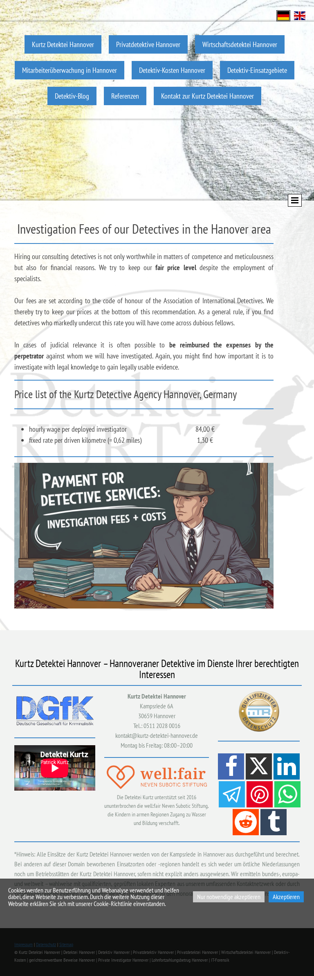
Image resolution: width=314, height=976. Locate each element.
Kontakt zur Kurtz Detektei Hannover (207, 96)
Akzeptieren (286, 897)
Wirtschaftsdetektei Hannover (239, 44)
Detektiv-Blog (72, 96)
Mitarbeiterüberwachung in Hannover (69, 70)
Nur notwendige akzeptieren (228, 897)
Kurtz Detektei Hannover (63, 44)
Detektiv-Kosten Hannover (172, 70)
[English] (300, 15)
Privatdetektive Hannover (148, 44)
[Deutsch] (283, 15)
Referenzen (125, 96)
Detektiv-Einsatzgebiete (257, 70)
